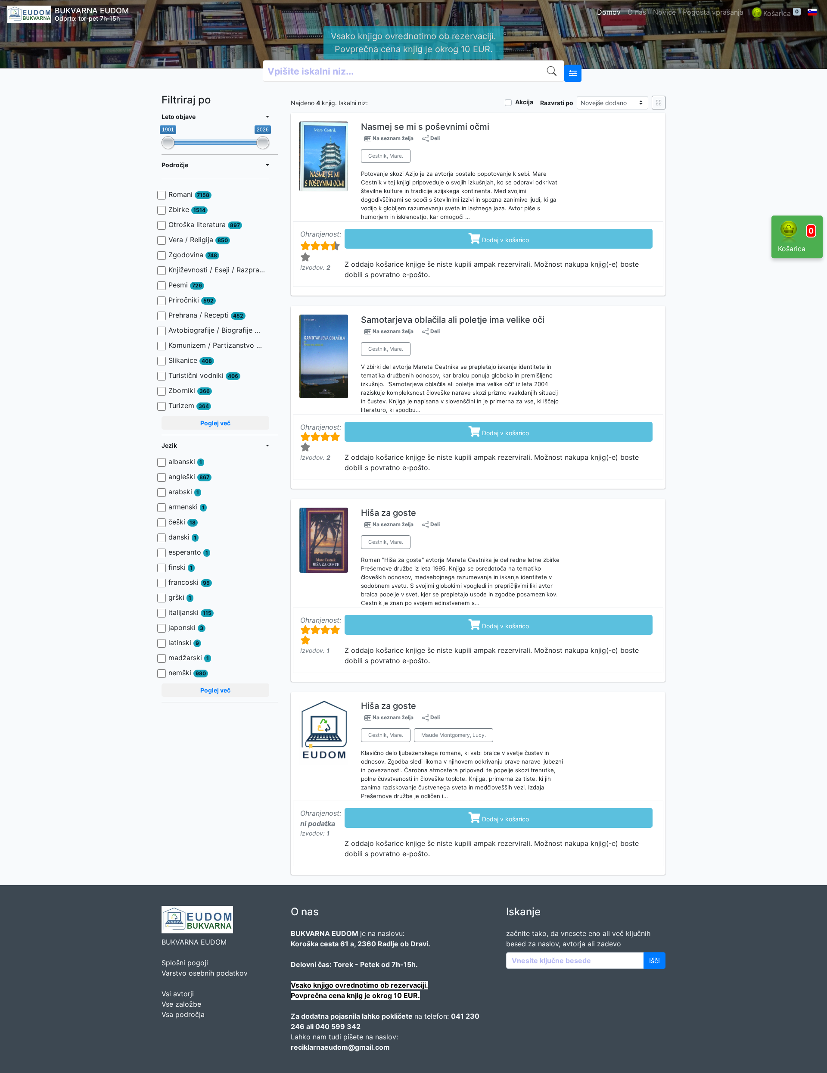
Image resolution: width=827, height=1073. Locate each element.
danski (182, 537)
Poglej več (215, 423)
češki (182, 522)
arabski (183, 491)
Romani (188, 194)
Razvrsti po (556, 102)
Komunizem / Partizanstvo (216, 345)
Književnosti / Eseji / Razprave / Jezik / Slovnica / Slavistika (216, 269)
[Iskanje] (553, 71)
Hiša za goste (388, 513)
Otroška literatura (204, 224)
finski (180, 567)
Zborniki (189, 390)
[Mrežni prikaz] (658, 102)
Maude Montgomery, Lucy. (453, 735)
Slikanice (190, 360)
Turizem (188, 405)
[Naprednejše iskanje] (572, 73)
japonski (185, 627)
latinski (183, 642)
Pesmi (185, 285)
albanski (185, 461)
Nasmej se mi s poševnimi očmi (425, 127)
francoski (189, 582)
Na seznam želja (393, 138)
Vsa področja (183, 1014)
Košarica (781, 13)
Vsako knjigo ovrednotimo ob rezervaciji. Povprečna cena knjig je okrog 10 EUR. (413, 42)
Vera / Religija (198, 239)
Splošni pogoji (185, 962)
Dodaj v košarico (499, 238)
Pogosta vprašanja (713, 12)
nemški (187, 672)
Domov (609, 12)
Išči (654, 960)
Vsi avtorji (178, 993)
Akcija (524, 102)
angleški (188, 476)
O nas (637, 12)
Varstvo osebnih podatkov (205, 973)
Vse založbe (181, 1004)
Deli (434, 138)
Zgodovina (192, 254)
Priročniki (191, 300)
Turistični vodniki (203, 375)
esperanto (188, 552)
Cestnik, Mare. (385, 156)
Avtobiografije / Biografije (216, 330)
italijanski (189, 612)
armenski (186, 506)
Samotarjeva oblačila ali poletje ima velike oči (452, 320)
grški (179, 597)
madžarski (188, 657)
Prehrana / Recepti (205, 315)
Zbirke (186, 209)
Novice (664, 12)
